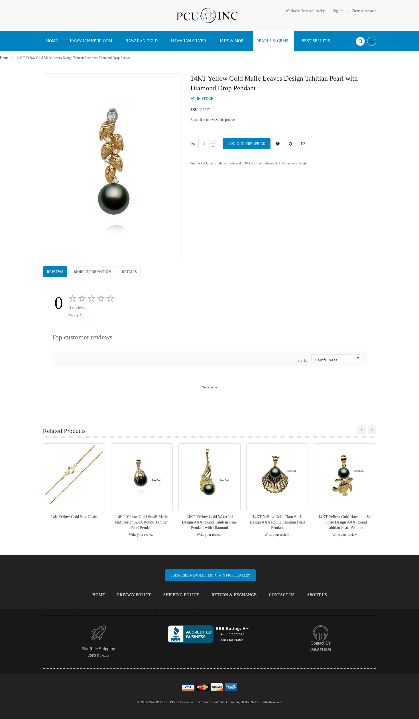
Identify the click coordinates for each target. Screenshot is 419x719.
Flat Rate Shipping (98, 648)
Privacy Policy (134, 595)
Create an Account (364, 11)
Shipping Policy (181, 595)
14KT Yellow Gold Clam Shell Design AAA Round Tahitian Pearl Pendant (277, 522)
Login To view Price (246, 144)
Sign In (338, 11)
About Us (317, 595)
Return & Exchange (234, 595)
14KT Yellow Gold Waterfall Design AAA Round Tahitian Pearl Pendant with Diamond (209, 522)
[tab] (55, 271)
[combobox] (360, 41)
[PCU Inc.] (209, 15)
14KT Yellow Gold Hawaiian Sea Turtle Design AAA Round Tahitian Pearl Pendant (345, 522)
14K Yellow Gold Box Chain (74, 517)
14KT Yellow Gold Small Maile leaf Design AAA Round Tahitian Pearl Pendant (141, 522)
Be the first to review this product (212, 120)
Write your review (141, 535)
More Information (92, 272)
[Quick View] (74, 477)
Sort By (303, 360)
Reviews (55, 272)
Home (4, 58)
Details (129, 272)
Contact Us (281, 595)
